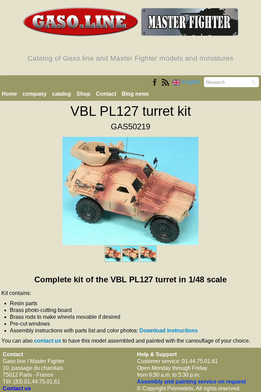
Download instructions (168, 330)
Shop (83, 94)
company (34, 94)
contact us (47, 341)
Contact (106, 94)
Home (9, 94)
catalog (61, 94)
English (191, 82)
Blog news (135, 94)
